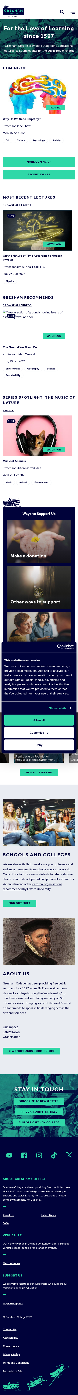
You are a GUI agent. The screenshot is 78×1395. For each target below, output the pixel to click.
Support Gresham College (39, 1122)
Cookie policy (11, 1346)
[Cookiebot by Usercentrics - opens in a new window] (57, 647)
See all (8, 410)
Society (56, 140)
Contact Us (9, 1329)
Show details (57, 708)
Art (7, 140)
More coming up (39, 161)
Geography (33, 368)
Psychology (39, 140)
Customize (37, 732)
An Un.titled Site (13, 1371)
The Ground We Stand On (20, 347)
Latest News (11, 1032)
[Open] (9, 1155)
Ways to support (13, 1303)
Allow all (39, 720)
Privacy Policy (11, 1354)
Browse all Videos (17, 305)
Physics (10, 281)
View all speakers (39, 772)
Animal (23, 482)
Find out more (20, 903)
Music (9, 482)
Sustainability (13, 375)
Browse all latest (17, 205)
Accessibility (10, 1337)
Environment (13, 368)
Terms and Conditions (16, 1362)
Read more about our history (32, 1051)
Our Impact (10, 1027)
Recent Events (39, 174)
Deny (39, 745)
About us (8, 1215)
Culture (21, 140)
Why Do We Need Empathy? (22, 119)
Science (51, 368)
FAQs (6, 1223)
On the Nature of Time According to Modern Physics (32, 257)
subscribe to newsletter (38, 1101)
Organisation (12, 1037)
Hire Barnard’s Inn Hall (39, 1111)
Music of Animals (14, 461)
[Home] (13, 12)
